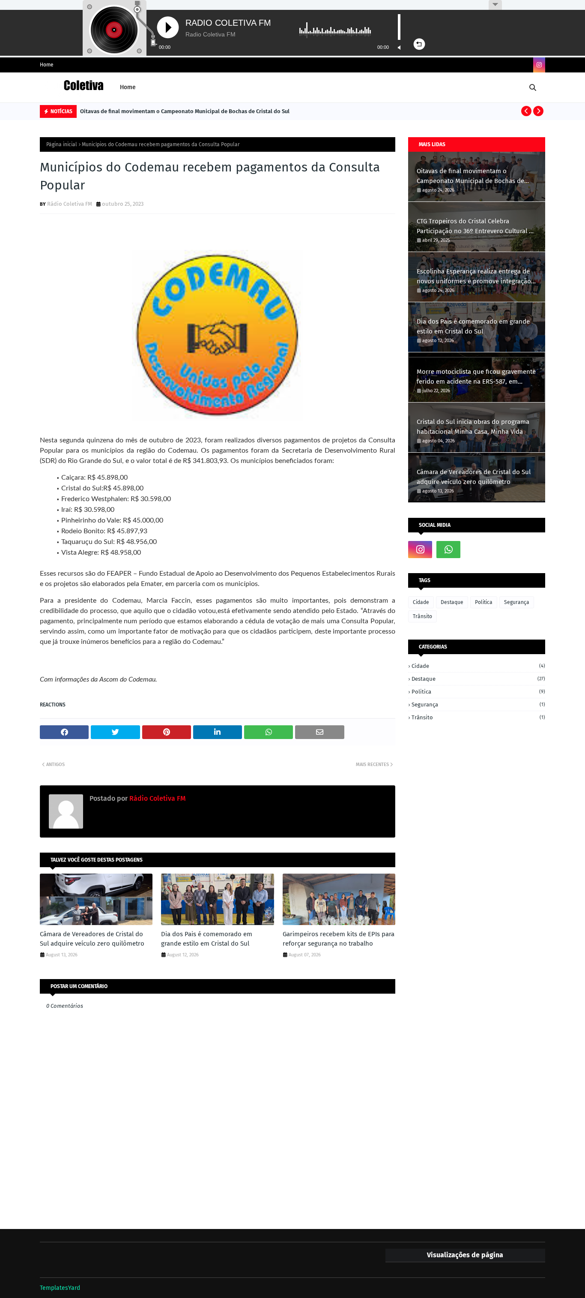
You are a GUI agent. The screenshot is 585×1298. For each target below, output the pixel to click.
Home (47, 65)
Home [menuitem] (128, 87)
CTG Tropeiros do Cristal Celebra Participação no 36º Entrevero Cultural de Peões (476, 226)
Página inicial (61, 144)
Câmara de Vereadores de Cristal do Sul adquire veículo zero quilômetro (92, 939)
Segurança (516, 602)
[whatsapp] (448, 549)
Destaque (452, 602)
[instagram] (539, 64)
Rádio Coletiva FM (69, 204)
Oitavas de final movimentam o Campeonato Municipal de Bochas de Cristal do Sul (185, 111)
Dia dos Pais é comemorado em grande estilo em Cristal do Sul (206, 939)
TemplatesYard (60, 1288)
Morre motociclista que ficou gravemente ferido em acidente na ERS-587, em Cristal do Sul (476, 377)
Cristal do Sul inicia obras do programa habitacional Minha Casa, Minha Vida (473, 427)
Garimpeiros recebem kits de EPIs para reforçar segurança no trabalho (338, 939)
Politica (483, 602)
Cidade (421, 602)
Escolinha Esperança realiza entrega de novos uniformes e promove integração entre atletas (474, 276)
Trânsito (422, 616)
